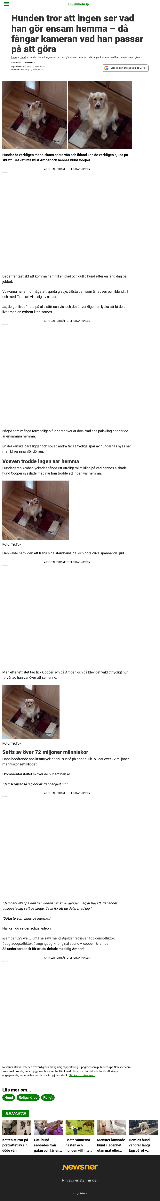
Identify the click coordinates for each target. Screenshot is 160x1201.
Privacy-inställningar (80, 1180)
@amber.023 (12, 938)
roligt (47, 1097)
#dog (6, 943)
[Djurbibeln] (78, 4)
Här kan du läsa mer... (82, 1075)
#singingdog (42, 943)
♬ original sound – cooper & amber (81, 943)
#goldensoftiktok (101, 938)
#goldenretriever (75, 938)
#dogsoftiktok (22, 943)
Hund (23, 57)
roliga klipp (28, 1097)
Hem (14, 57)
